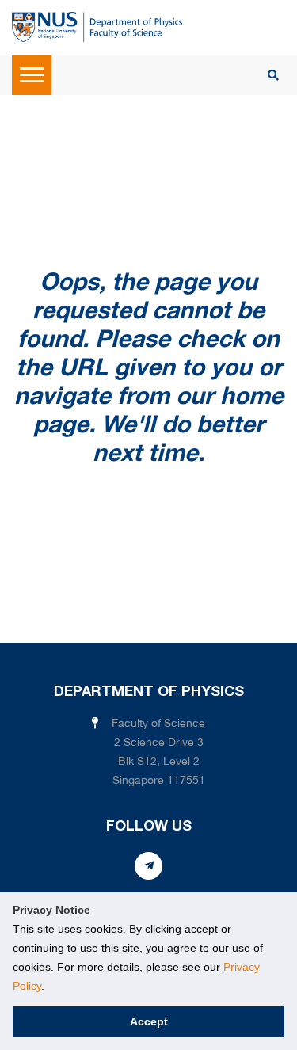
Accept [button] (149, 1021)
